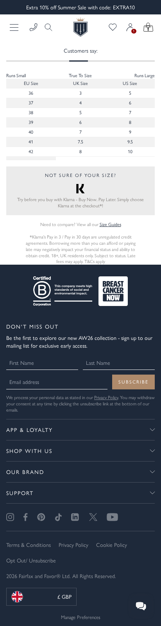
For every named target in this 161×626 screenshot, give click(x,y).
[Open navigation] (14, 27)
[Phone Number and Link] (33, 27)
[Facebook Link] (25, 517)
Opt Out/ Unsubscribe (31, 560)
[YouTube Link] (112, 517)
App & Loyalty (29, 429)
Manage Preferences (80, 617)
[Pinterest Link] (41, 517)
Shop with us (29, 450)
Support (20, 493)
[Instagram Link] (10, 517)
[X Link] (93, 517)
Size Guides (110, 224)
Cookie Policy (111, 544)
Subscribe (133, 381)
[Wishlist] (112, 27)
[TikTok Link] (58, 517)
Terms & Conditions (28, 544)
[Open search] (46, 27)
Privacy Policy (106, 397)
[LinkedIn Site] (75, 517)
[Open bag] (148, 27)
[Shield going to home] (80, 27)
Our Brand (25, 472)
